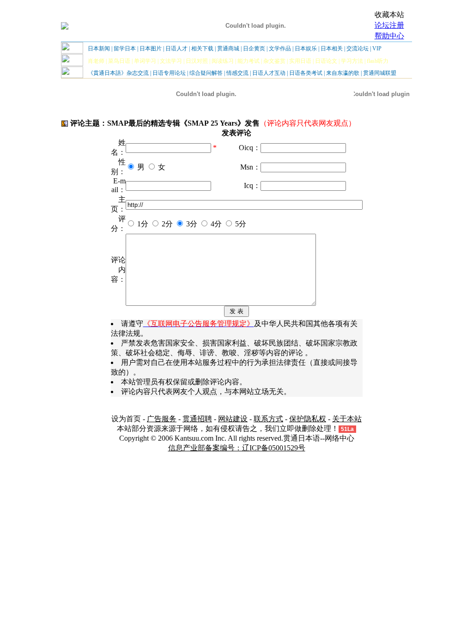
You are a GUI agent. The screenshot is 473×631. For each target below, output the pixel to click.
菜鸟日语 (119, 61)
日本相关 (332, 48)
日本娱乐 (306, 48)
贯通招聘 (197, 419)
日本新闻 (99, 48)
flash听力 (377, 61)
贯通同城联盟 (379, 73)
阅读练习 (223, 61)
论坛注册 (389, 25)
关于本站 (347, 419)
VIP (377, 48)
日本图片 (150, 48)
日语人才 (176, 48)
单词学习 (145, 61)
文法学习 (171, 61)
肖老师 (96, 61)
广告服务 (161, 419)
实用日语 (300, 61)
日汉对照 (197, 61)
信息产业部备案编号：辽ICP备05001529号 (236, 448)
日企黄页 (254, 48)
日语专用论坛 (169, 73)
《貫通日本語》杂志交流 (118, 73)
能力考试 (248, 61)
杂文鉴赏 (274, 61)
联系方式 (268, 419)
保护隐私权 (307, 419)
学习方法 (352, 61)
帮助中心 (389, 36)
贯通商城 (228, 48)
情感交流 (237, 73)
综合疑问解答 (206, 73)
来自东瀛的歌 (342, 73)
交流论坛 (357, 48)
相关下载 (202, 48)
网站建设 (233, 419)
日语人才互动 (268, 73)
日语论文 (326, 61)
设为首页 (126, 419)
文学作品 (280, 48)
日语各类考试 (305, 73)
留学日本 (125, 48)
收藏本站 (389, 14)
